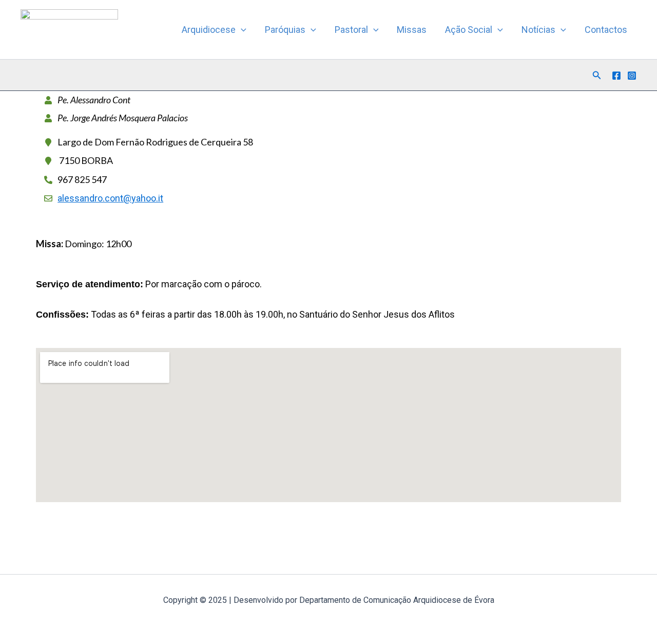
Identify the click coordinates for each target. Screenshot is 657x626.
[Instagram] (631, 75)
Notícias (538, 29)
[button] (241, 29)
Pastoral (351, 29)
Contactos (606, 29)
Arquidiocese (209, 29)
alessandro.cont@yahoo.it (110, 198)
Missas (412, 29)
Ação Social (468, 29)
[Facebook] (616, 75)
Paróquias (285, 29)
